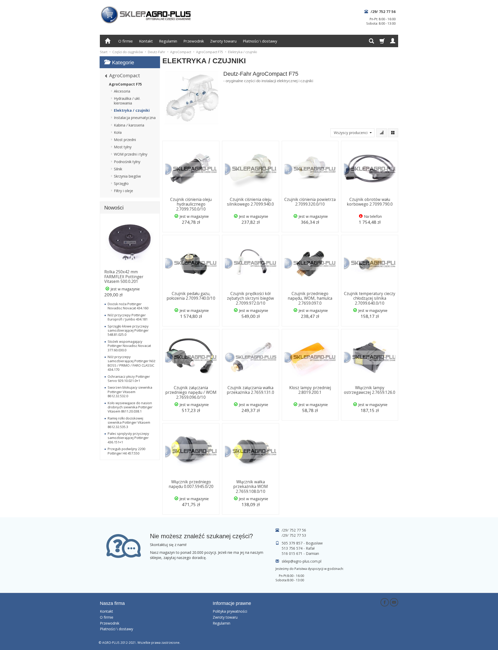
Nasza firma (112, 603)
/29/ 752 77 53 (294, 535)
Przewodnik (193, 41)
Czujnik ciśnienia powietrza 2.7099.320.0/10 (310, 202)
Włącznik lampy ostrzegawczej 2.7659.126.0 (369, 390)
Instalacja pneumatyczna (135, 117)
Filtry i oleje (123, 190)
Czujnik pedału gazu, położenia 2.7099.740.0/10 (191, 296)
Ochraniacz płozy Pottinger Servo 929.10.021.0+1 (129, 378)
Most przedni (125, 139)
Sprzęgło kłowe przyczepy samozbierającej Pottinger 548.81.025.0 (128, 330)
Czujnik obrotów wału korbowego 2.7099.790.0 (370, 202)
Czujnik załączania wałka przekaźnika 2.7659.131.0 (250, 390)
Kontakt (146, 41)
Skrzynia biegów (127, 176)
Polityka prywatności (230, 611)
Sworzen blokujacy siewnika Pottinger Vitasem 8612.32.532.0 (130, 391)
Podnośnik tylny (127, 161)
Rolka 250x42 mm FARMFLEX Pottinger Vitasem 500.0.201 (123, 276)
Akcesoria (122, 91)
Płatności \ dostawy (260, 41)
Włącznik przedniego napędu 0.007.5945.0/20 (191, 484)
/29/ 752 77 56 (383, 11)
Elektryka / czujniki (132, 110)
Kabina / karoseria (129, 125)
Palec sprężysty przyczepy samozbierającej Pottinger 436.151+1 (128, 437)
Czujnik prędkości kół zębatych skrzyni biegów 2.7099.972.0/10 (250, 298)
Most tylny (123, 146)
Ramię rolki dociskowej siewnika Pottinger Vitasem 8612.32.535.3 (129, 422)
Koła (118, 132)
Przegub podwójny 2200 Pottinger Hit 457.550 (126, 450)
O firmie (125, 41)
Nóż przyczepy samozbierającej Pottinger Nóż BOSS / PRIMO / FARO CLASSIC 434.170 (131, 363)
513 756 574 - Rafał (298, 548)
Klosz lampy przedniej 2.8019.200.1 (310, 390)
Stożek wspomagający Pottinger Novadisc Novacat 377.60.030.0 (129, 345)
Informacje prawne (232, 603)
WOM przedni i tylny (130, 154)
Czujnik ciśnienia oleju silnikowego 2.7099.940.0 (250, 202)
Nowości (113, 208)
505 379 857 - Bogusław (302, 543)
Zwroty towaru (223, 41)
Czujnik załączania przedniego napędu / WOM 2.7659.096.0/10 (191, 392)
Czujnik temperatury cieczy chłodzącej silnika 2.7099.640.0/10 (369, 298)
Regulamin (168, 41)
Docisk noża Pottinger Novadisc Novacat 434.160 (128, 306)
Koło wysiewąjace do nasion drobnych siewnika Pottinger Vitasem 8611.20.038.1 (130, 407)
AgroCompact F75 (125, 84)
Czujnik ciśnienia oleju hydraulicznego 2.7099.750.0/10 (191, 204)
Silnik (118, 168)
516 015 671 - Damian (300, 553)
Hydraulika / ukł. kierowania (127, 101)
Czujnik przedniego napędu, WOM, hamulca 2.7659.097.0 (310, 298)
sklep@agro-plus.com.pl (301, 561)
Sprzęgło (121, 183)
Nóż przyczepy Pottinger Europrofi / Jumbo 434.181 (128, 317)
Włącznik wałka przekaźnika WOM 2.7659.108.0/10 (250, 486)
